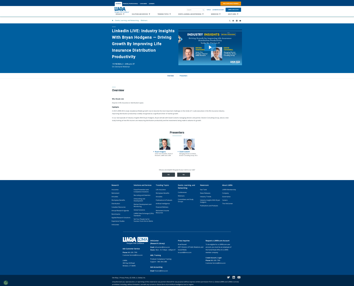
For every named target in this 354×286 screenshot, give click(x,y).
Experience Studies (118, 221)
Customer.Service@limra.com (133, 255)
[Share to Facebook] (233, 21)
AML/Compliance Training (230, 3)
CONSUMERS (143, 3)
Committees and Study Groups (185, 200)
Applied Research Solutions (121, 218)
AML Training (155, 255)
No (184, 174)
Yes (168, 174)
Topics (209, 10)
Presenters (183, 76)
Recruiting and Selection (142, 195)
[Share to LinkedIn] (236, 21)
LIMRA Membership (229, 190)
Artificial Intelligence (163, 204)
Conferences (182, 192)
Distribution (116, 204)
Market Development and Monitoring (142, 205)
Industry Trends (205, 197)
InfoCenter (115, 225)
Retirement (115, 193)
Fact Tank (203, 190)
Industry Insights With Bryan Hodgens (210, 201)
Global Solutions (139, 210)
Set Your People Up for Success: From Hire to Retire (143, 220)
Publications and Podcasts (209, 206)
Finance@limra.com (161, 271)
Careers (225, 200)
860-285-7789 (132, 252)
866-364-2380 (162, 262)
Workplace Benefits (118, 200)
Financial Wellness (162, 207)
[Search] (203, 9)
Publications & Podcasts (164, 200)
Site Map (115, 278)
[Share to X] (229, 21)
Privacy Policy (124, 278)
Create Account (219, 10)
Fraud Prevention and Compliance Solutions (141, 191)
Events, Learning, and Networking (127, 20)
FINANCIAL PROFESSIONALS (130, 3)
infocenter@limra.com (162, 247)
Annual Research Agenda (120, 211)
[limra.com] (122, 9)
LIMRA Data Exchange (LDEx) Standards (144, 214)
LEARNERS (152, 3)
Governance (226, 197)
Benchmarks (116, 214)
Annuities (115, 197)
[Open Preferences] (6, 282)
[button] (210, 47)
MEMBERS (118, 3)
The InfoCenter (227, 204)
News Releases (205, 193)
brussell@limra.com (184, 252)
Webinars (144, 20)
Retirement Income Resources (162, 212)
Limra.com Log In (233, 9)
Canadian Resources (119, 207)
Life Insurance (161, 190)
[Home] (112, 20)
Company (225, 193)
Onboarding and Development (139, 200)
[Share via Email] (240, 21)
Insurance (115, 190)
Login (220, 258)
